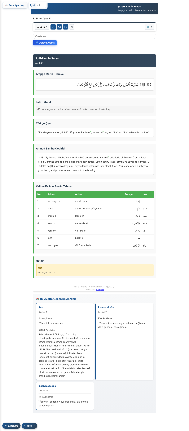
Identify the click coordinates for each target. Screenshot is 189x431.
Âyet (32, 5)
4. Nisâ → (29, 425)
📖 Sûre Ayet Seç (14, 5)
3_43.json (100, 289)
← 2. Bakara (11, 425)
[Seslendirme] (71, 27)
